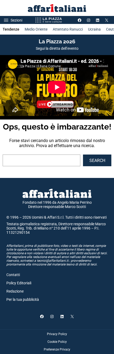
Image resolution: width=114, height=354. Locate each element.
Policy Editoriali (18, 283)
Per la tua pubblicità (22, 299)
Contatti (13, 275)
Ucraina (94, 29)
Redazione (15, 291)
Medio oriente (36, 29)
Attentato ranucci (68, 29)
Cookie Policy (57, 342)
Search (97, 160)
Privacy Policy (57, 334)
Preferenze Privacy (57, 349)
